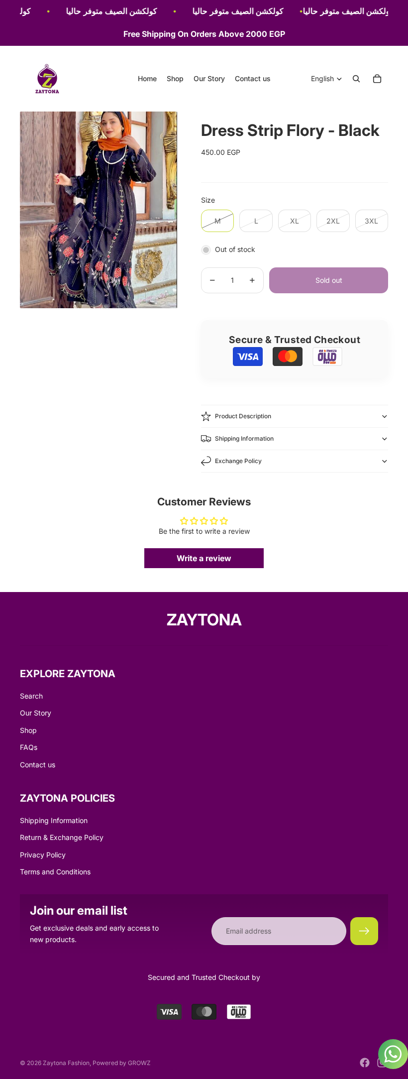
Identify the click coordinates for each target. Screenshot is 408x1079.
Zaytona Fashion (66, 1063)
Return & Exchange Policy (61, 837)
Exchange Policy (238, 461)
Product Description (243, 416)
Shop (28, 730)
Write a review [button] (204, 558)
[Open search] (356, 79)
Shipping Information (244, 438)
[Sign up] (364, 931)
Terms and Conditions (55, 871)
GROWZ (139, 1063)
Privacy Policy (43, 854)
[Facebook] (365, 1063)
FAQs (28, 747)
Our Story (35, 713)
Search (31, 696)
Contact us (37, 764)
